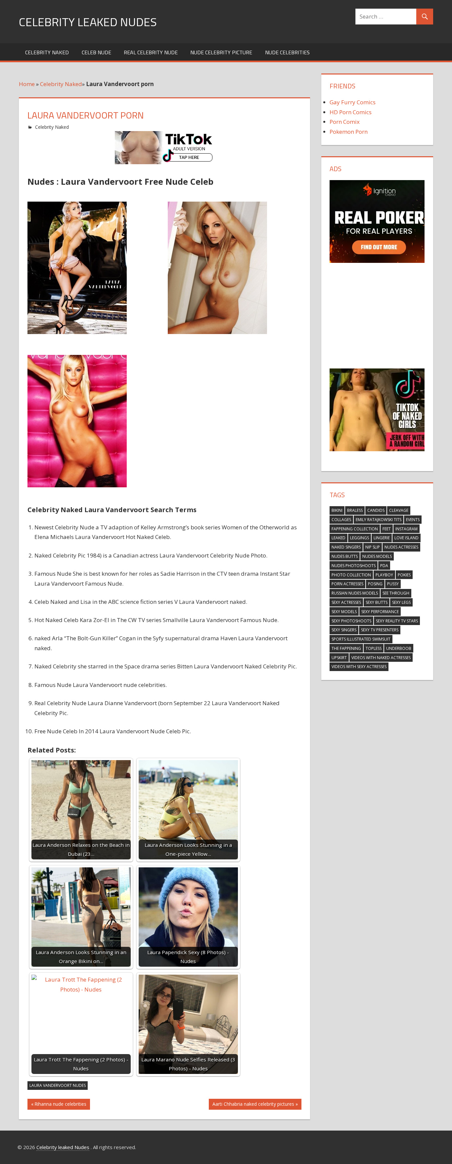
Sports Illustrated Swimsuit (361, 639)
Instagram (406, 529)
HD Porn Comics (351, 112)
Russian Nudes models (355, 593)
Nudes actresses (401, 547)
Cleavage (398, 510)
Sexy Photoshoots (351, 621)
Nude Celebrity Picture (221, 52)
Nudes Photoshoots (354, 565)
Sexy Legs (401, 602)
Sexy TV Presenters (379, 630)
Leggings (359, 538)
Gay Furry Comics (353, 102)
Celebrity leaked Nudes (88, 22)
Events (413, 519)
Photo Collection (351, 575)
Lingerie (382, 538)
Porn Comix (345, 121)
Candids (375, 510)
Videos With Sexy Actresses (359, 666)
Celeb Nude (96, 52)
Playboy (384, 575)
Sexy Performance (380, 611)
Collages (341, 519)
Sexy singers (344, 630)
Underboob (398, 648)
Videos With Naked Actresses (381, 657)
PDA (384, 565)
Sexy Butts (376, 602)
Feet (387, 529)
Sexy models (344, 611)
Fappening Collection (355, 529)
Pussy (393, 584)
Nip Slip (372, 547)
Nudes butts (345, 556)
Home (27, 84)
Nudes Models (377, 556)
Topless (374, 648)
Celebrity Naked (47, 52)
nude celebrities (287, 52)
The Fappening (346, 648)
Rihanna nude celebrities (60, 1105)
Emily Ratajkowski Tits (378, 519)
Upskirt (339, 657)
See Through (396, 593)
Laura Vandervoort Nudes (57, 1085)
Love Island (406, 538)
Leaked (338, 538)
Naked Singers (346, 547)
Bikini (337, 510)
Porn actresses (347, 584)
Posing (375, 584)
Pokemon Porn (349, 131)
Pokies (404, 575)
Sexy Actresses (346, 602)
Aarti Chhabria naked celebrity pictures (253, 1105)
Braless (355, 510)
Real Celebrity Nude (151, 52)
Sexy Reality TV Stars (397, 621)
